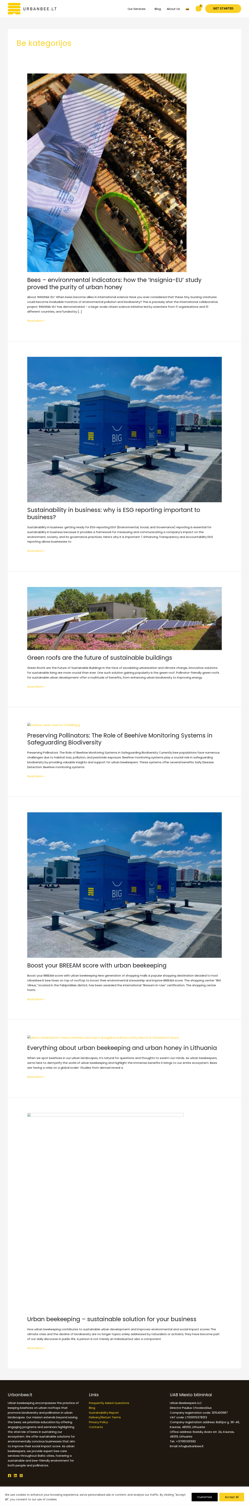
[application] (147, 9)
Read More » (36, 320)
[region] (124, 1496)
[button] (223, 8)
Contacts (96, 1427)
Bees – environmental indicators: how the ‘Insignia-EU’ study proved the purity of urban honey (114, 283)
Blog (92, 1408)
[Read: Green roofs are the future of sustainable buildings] (124, 618)
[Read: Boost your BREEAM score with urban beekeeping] (124, 885)
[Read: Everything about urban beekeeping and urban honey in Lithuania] (103, 1038)
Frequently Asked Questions (109, 1403)
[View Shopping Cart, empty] (198, 8)
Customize (204, 1497)
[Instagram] (21, 1475)
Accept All (231, 1497)
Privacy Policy (98, 1422)
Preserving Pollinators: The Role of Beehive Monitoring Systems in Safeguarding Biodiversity (119, 739)
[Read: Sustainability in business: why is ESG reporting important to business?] (124, 429)
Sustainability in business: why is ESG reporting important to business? (113, 513)
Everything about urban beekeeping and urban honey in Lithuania (122, 1048)
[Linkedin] (15, 1475)
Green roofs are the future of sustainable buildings (99, 658)
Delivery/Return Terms (105, 1417)
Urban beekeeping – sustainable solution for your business (111, 1319)
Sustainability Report (104, 1413)
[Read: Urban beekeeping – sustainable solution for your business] (105, 1212)
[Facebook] (9, 1475)
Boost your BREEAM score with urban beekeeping (97, 965)
